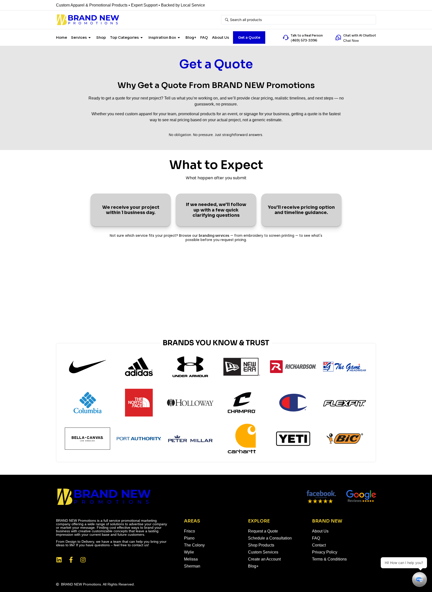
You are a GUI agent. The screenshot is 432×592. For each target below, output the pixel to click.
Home (61, 37)
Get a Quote (249, 37)
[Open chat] (419, 579)
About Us (220, 37)
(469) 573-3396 (304, 40)
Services (79, 37)
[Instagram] (83, 560)
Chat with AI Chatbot (359, 35)
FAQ (204, 37)
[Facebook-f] (71, 560)
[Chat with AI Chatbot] (338, 37)
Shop (101, 37)
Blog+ (191, 37)
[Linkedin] (59, 560)
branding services (214, 236)
